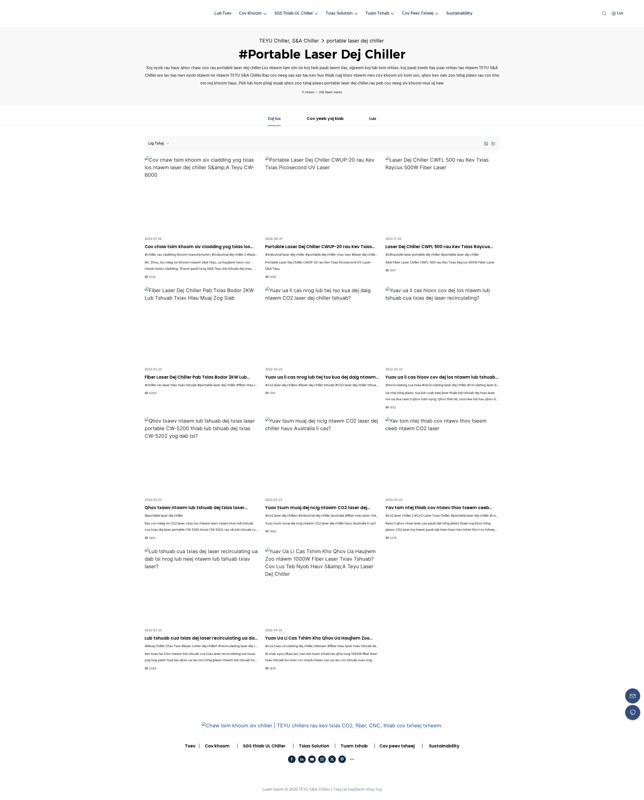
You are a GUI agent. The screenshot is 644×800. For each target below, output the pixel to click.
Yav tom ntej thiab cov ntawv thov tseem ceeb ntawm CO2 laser (437, 508)
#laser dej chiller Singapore (372, 255)
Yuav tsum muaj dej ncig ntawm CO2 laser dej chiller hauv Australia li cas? (316, 508)
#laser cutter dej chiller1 (199, 646)
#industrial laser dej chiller (285, 255)
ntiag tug (373, 789)
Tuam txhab (354, 746)
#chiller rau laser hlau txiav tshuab (170, 385)
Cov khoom (217, 746)
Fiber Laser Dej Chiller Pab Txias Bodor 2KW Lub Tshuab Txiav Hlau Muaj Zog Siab (196, 377)
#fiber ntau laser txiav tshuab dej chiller (357, 646)
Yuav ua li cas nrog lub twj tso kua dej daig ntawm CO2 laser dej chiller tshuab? (320, 377)
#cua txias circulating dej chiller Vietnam (296, 646)
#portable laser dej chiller (460, 255)
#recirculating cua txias (403, 385)
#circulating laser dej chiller (488, 385)
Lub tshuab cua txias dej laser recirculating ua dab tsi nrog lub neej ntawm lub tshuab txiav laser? (201, 638)
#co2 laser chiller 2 (399, 516)
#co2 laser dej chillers (281, 385)
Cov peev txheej (397, 746)
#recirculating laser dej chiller (444, 385)
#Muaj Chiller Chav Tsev (163, 646)
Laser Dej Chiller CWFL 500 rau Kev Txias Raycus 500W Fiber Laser (437, 247)
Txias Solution (314, 746)
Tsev (190, 746)
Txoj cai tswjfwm (348, 789)
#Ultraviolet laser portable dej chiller (412, 255)
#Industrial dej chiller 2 (229, 255)
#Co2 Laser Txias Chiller (432, 516)
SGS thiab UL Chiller (264, 746)
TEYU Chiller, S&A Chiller (289, 41)
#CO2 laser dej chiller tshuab (356, 385)
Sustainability (444, 746)
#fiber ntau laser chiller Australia (369, 516)
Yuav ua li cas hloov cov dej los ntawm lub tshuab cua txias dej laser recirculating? (440, 377)
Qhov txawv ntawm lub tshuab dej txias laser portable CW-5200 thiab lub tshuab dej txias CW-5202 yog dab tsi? (199, 508)
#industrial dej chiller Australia (321, 516)
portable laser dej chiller (355, 41)
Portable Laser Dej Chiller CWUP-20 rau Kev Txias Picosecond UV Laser (318, 247)
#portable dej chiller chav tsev (328, 255)
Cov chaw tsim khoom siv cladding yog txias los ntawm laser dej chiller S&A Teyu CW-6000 (197, 247)
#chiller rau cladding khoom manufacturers (178, 255)
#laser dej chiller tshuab (316, 385)
